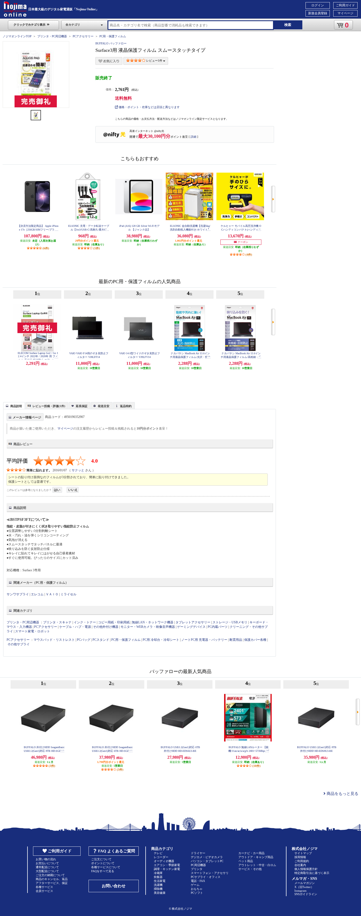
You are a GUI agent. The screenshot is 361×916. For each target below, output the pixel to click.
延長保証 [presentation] (81, 406)
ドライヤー (198, 853)
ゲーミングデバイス (191, 627)
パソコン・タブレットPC (207, 861)
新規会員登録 (317, 13)
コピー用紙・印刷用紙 (114, 622)
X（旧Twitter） (304, 887)
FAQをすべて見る (102, 871)
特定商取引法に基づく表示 (311, 872)
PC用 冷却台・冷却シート (161, 640)
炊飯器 (158, 876)
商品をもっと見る (342, 793)
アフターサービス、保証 (52, 883)
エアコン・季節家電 (167, 865)
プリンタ (196, 869)
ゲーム (195, 884)
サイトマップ (303, 853)
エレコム (37, 594)
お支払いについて (47, 863)
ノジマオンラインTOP (17, 36)
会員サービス (44, 890)
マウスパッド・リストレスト (54, 640)
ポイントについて (102, 863)
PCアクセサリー (83, 36)
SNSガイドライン (305, 894)
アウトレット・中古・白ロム (257, 865)
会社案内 (300, 865)
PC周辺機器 (198, 865)
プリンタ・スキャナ (57, 622)
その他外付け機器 (105, 627)
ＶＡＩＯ (52, 594)
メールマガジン (304, 883)
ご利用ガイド (345, 5)
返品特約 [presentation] (126, 406)
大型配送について (47, 871)
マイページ (345, 13)
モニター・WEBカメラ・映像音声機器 (148, 627)
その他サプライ (18, 644)
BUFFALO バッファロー (111, 43)
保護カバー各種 (255, 640)
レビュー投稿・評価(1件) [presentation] (49, 406)
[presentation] (13, 405)
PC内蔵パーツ (218, 627)
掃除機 (158, 888)
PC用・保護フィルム (112, 36)
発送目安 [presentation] (103, 406)
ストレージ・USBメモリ (229, 622)
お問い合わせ (114, 886)
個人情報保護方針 (306, 869)
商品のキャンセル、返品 (52, 879)
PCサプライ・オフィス (205, 876)
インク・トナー (85, 622)
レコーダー (161, 857)
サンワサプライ (18, 594)
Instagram (300, 890)
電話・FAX (198, 880)
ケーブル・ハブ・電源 (75, 627)
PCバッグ (83, 640)
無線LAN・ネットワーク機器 (152, 622)
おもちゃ (196, 888)
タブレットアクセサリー (192, 622)
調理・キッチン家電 (167, 869)
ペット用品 (245, 861)
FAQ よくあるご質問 (116, 851)
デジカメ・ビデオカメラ (207, 857)
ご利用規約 (301, 861)
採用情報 (300, 857)
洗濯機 (158, 884)
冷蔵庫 (158, 872)
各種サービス (44, 887)
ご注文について (101, 859)
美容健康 (159, 892)
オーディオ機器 (164, 861)
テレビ (158, 853)
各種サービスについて (105, 867)
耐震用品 (235, 640)
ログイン (317, 5)
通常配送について (47, 867)
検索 (287, 25)
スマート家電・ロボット (32, 631)
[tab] (14, 405)
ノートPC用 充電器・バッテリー (204, 640)
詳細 (193, 136)
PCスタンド (100, 640)
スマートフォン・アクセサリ (210, 872)
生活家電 (159, 880)
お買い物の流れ (46, 859)
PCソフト (197, 892)
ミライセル (68, 594)
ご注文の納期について (50, 875)
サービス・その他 (250, 869)
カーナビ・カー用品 (251, 853)
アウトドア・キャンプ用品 (255, 857)
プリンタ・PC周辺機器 (52, 36)
